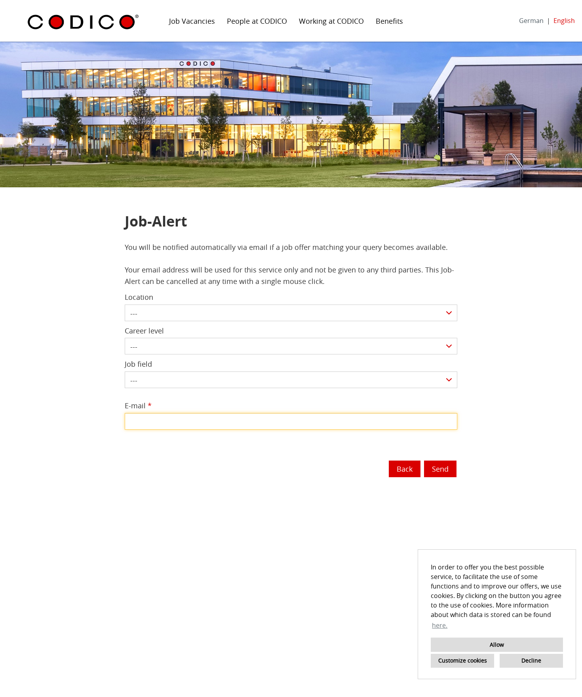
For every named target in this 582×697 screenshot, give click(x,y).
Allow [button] (497, 644)
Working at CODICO (331, 21)
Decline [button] (531, 660)
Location (139, 297)
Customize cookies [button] (462, 660)
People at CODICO (257, 21)
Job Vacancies (192, 21)
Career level (144, 330)
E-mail (138, 405)
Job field (138, 364)
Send (440, 469)
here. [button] (439, 625)
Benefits (389, 21)
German (531, 20)
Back (405, 469)
